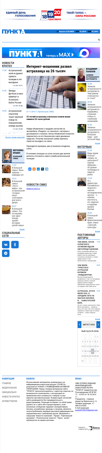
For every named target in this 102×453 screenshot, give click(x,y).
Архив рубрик (9, 401)
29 (95, 356)
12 (88, 346)
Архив (22, 229)
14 (93, 346)
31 (83, 361)
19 (88, 351)
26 (88, 356)
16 (98, 346)
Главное (6, 383)
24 (83, 356)
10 (83, 346)
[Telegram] (46, 169)
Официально (9, 392)
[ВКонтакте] (29, 169)
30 (98, 356)
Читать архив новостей (15, 137)
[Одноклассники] (34, 169)
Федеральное (9, 387)
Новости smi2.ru (33, 189)
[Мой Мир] (38, 169)
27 (90, 356)
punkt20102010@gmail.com (86, 410)
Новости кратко (11, 396)
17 (83, 351)
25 (85, 356)
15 (95, 346)
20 (90, 351)
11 (85, 346)
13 (90, 346)
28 (93, 356)
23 (98, 351)
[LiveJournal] (42, 169)
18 (85, 351)
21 (93, 351)
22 (95, 351)
